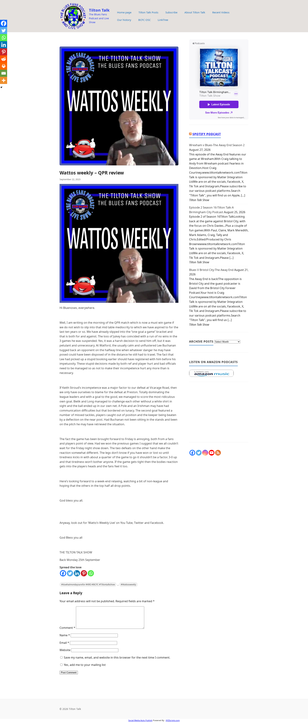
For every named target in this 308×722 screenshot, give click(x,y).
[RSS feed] (218, 453)
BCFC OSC (144, 20)
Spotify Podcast (206, 134)
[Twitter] (70, 573)
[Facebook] (63, 573)
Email (64, 643)
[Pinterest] (84, 573)
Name (65, 635)
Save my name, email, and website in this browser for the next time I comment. (117, 657)
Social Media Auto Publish (140, 720)
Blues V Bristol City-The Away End (211, 270)
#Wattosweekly (128, 584)
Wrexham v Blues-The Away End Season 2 (217, 145)
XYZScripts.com (173, 720)
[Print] (3, 66)
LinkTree (163, 20)
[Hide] (1, 87)
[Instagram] (205, 453)
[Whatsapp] (91, 573)
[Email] (3, 73)
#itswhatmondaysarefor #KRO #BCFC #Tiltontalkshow (88, 584)
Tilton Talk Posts (148, 12)
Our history (124, 20)
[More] (3, 80)
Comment (67, 628)
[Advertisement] (218, 414)
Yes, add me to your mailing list (84, 665)
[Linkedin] (77, 573)
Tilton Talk (99, 10)
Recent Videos (220, 12)
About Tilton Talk (194, 12)
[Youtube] (211, 453)
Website (65, 650)
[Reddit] (3, 59)
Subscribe (171, 12)
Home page (124, 12)
